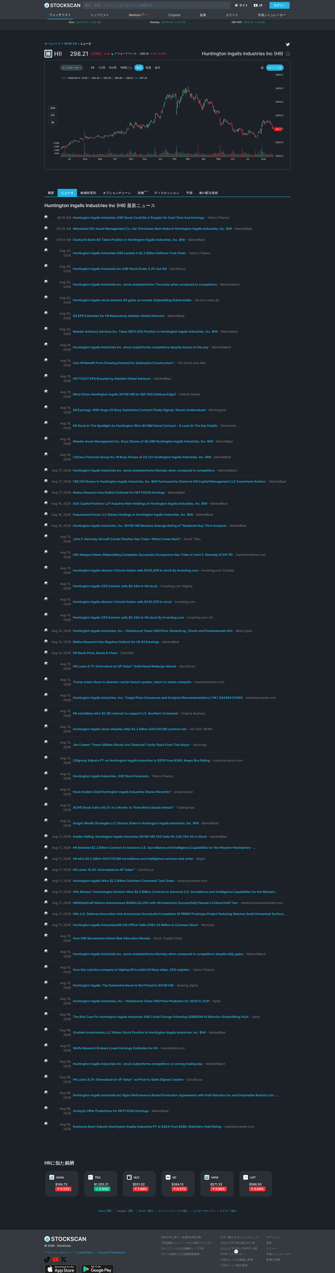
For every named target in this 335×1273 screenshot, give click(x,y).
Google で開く (125, 1210)
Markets (139, 15)
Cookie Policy (84, 1252)
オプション (273, 1237)
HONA (60, 1177)
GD (174, 1177)
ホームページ (52, 43)
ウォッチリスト (60, 15)
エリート (232, 15)
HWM (214, 1177)
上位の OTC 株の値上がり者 (237, 1242)
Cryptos (174, 15)
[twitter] (288, 44)
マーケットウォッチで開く (173, 1210)
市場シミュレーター (272, 15)
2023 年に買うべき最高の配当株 (181, 1237)
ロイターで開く (228, 1210)
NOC (137, 1177)
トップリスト (100, 15)
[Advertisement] (167, 180)
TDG (97, 1177)
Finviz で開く (146, 1210)
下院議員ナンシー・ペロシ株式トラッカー (187, 1242)
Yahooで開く (105, 1210)
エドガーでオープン (204, 1210)
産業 (203, 15)
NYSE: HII (70, 43)
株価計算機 (273, 1259)
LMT (253, 1177)
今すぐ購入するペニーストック (239, 1237)
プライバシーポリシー (58, 1252)
